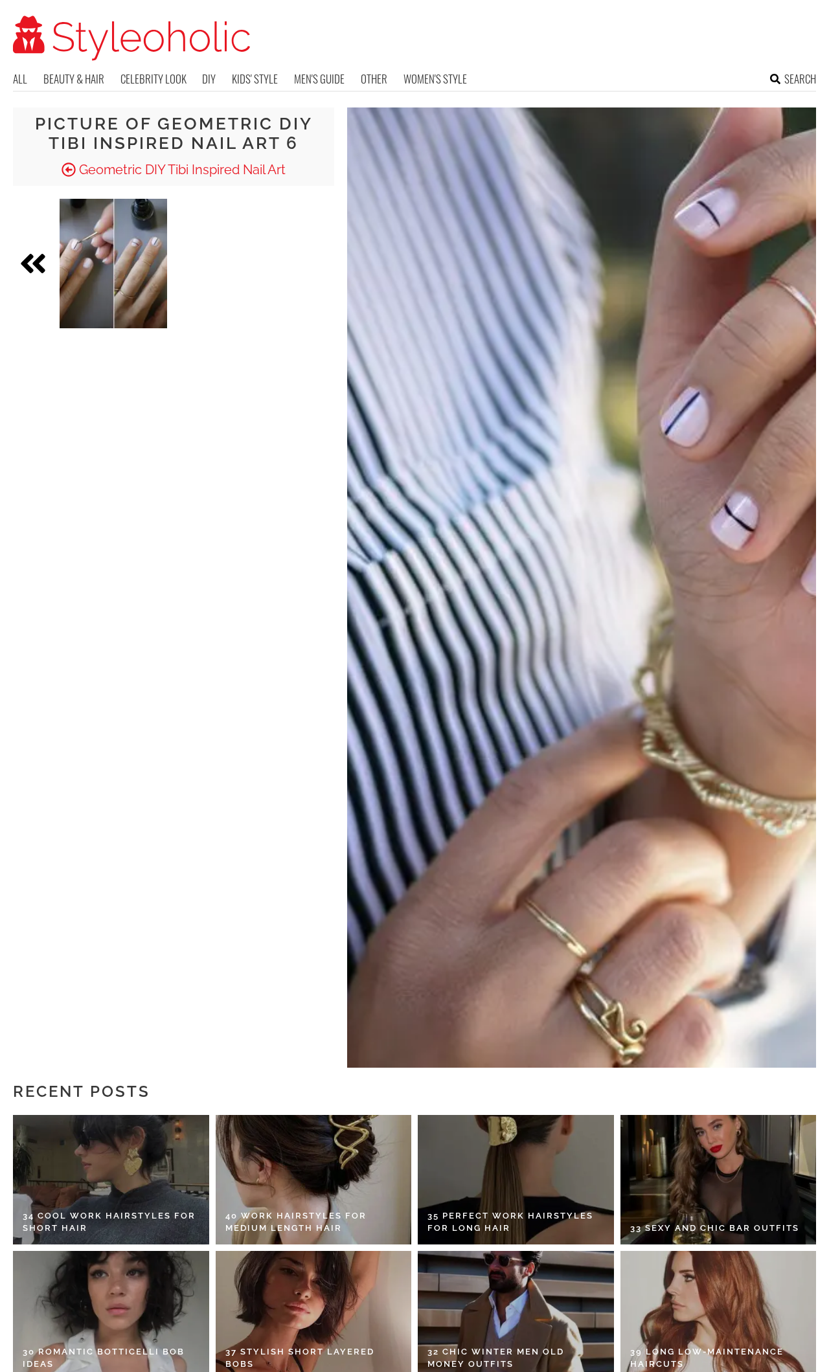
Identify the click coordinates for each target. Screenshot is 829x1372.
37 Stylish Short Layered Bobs (299, 1358)
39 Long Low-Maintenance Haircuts (707, 1358)
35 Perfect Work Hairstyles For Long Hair (510, 1222)
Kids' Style (255, 79)
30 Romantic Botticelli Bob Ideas (104, 1358)
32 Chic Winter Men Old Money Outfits (495, 1358)
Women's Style (435, 79)
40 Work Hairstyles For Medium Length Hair (296, 1222)
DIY (209, 79)
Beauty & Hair (73, 79)
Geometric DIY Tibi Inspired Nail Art (181, 169)
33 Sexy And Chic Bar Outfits (714, 1228)
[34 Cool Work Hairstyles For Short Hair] (111, 1179)
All (20, 79)
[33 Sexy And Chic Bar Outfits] (718, 1179)
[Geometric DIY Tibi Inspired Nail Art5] (113, 263)
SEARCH (800, 79)
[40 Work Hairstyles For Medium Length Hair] (314, 1179)
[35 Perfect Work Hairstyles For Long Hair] (516, 1179)
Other (374, 79)
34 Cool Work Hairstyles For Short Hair (109, 1222)
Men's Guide (319, 79)
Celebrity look (153, 79)
